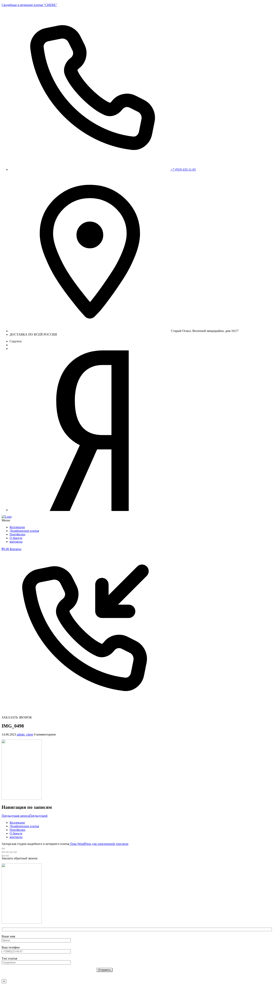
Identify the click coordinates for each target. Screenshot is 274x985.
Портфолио (17, 534)
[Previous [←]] (3, 855)
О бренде (16, 538)
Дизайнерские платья (24, 530)
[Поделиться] (7, 852)
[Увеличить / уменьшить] (15, 852)
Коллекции (17, 527)
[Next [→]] (7, 855)
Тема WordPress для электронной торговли (98, 844)
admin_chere (25, 734)
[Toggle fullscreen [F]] (11, 852)
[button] (137, 520)
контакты (16, 541)
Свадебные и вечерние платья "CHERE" (29, 5)
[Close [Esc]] (3, 852)
